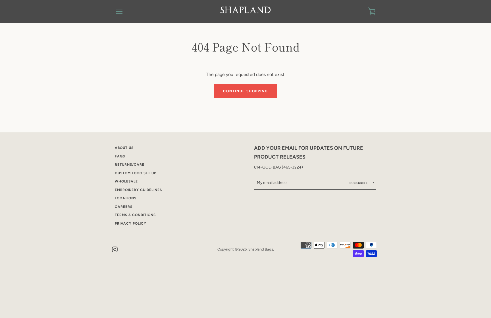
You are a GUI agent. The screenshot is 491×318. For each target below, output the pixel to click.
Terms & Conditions (135, 215)
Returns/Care (129, 165)
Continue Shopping (245, 91)
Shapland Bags (260, 249)
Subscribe (359, 183)
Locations (125, 198)
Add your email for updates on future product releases (308, 152)
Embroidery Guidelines (138, 190)
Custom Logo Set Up (135, 173)
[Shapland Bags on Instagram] (115, 249)
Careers (123, 207)
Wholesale (126, 181)
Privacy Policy (130, 223)
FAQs (120, 156)
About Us (124, 148)
